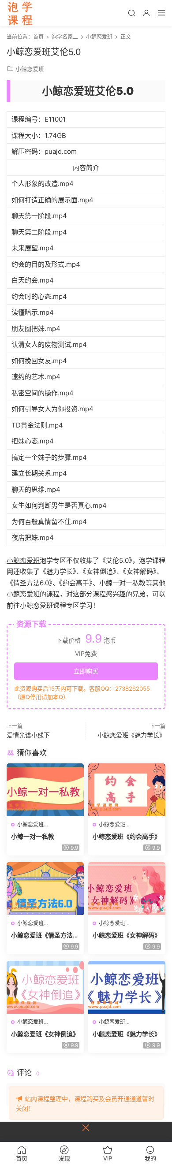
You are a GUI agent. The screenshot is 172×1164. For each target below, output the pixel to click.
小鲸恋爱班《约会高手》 (127, 836)
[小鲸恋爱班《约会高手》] (126, 789)
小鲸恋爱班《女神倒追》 (45, 1034)
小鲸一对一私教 (32, 836)
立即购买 (86, 671)
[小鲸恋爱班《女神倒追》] (45, 987)
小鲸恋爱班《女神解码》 (127, 935)
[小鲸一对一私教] (45, 789)
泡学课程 (20, 13)
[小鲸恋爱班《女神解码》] (126, 888)
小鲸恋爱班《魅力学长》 (131, 735)
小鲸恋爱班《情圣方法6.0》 (45, 935)
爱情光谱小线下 (28, 735)
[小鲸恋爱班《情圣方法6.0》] (45, 888)
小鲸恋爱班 (29, 68)
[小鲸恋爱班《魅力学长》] (126, 987)
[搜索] (131, 12)
